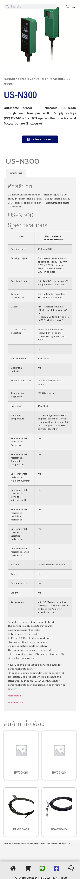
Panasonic (56, 78)
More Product (15, 702)
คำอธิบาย (16, 173)
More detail (14, 695)
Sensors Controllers (32, 78)
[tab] (16, 173)
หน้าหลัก (9, 78)
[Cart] (67, 6)
